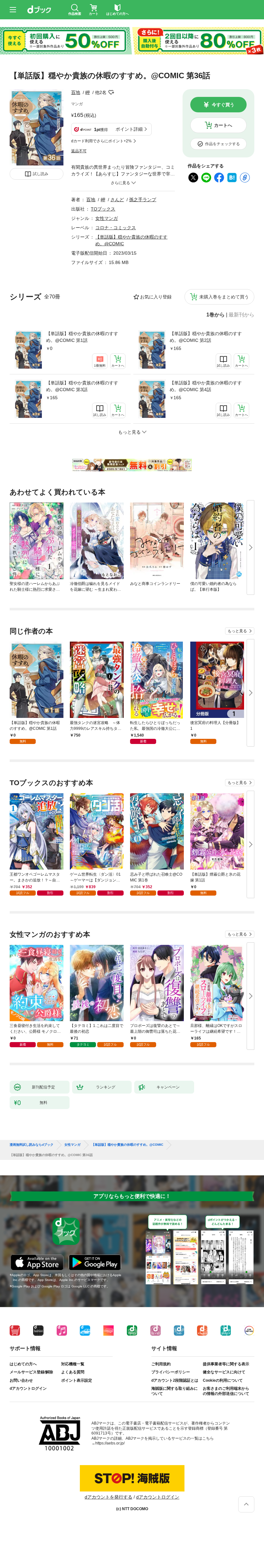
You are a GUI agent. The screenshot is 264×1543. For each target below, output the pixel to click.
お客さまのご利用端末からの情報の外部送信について (226, 1391)
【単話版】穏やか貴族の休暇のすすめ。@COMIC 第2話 (206, 337)
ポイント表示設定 (76, 1380)
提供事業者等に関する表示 (226, 1364)
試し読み (40, 174)
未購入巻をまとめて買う (224, 296)
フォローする (111, 92)
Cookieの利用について (223, 1380)
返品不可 (79, 151)
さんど (117, 199)
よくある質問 (72, 1372)
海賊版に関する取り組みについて (174, 1391)
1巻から (215, 314)
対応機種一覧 (72, 1364)
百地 (75, 92)
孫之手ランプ (142, 199)
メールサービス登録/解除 (31, 1372)
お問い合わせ (21, 1380)
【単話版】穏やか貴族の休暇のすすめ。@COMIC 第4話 (206, 386)
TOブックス (103, 209)
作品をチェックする (222, 144)
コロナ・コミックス (115, 227)
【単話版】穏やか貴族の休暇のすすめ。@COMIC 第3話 (82, 386)
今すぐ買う (223, 104)
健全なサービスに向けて (224, 1372)
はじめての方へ (23, 1364)
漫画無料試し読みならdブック (31, 1144)
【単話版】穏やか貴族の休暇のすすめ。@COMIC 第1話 (82, 337)
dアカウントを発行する (108, 1497)
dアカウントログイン (28, 1388)
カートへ (223, 125)
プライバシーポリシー (170, 1372)
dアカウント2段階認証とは (174, 1380)
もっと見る (237, 631)
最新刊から (241, 314)
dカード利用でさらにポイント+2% (101, 141)
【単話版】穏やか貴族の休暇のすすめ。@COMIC (127, 1144)
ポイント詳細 (129, 129)
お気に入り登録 (156, 296)
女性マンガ (106, 218)
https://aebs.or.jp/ (110, 1443)
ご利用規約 (161, 1364)
